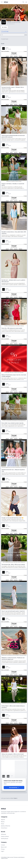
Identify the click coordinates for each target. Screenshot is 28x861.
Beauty (2, 821)
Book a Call (3, 847)
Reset (26, 34)
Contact (3, 845)
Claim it (15, 798)
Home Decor (4, 828)
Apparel (3, 819)
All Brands (3, 834)
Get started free (13, 787)
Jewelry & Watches (5, 826)
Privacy (3, 849)
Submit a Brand (5, 836)
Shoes (2, 823)
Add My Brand (4, 838)
